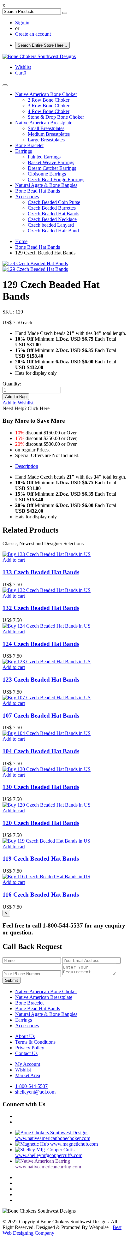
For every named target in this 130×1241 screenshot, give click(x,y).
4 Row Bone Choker (48, 111)
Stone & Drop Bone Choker (56, 117)
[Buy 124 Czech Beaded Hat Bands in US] (47, 626)
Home (21, 241)
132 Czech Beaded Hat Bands (41, 608)
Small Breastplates (46, 128)
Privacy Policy (29, 1047)
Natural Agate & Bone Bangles (46, 185)
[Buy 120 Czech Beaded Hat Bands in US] (47, 805)
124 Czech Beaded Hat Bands (41, 644)
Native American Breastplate (43, 122)
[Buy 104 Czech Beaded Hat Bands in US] (47, 733)
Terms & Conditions (35, 1042)
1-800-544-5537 (31, 1086)
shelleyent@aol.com (35, 1092)
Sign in (22, 22)
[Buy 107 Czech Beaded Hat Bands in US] (47, 697)
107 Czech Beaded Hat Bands (41, 715)
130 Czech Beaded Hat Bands (41, 787)
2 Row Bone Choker (48, 100)
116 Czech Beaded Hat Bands (41, 894)
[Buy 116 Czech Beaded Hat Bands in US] (46, 876)
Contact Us (26, 1053)
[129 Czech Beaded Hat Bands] (35, 263)
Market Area (27, 1075)
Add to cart (14, 560)
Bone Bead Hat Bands (37, 191)
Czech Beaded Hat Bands (53, 213)
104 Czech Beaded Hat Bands (41, 751)
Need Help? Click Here (26, 408)
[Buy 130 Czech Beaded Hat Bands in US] (47, 769)
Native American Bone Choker (46, 94)
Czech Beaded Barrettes (52, 208)
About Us (25, 1036)
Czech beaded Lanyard (51, 225)
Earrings (23, 151)
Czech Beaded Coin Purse (54, 202)
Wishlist (23, 1069)
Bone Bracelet (29, 145)
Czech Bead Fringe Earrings (56, 179)
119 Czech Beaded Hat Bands (41, 858)
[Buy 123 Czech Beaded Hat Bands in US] (47, 661)
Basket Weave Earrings (51, 162)
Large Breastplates (46, 139)
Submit (11, 980)
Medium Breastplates (49, 134)
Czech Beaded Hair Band (53, 230)
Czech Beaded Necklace (52, 219)
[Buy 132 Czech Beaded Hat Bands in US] (47, 590)
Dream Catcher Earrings (52, 168)
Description (26, 466)
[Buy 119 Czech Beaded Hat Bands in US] (46, 841)
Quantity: (12, 383)
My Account (27, 1064)
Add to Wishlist (18, 402)
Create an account (33, 34)
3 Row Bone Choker (48, 105)
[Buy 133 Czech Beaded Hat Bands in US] (47, 554)
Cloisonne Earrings (47, 173)
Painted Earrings (44, 156)
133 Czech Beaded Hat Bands (41, 572)
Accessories (27, 196)
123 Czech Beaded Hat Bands (41, 679)
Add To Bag (16, 396)
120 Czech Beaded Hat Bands (41, 823)
